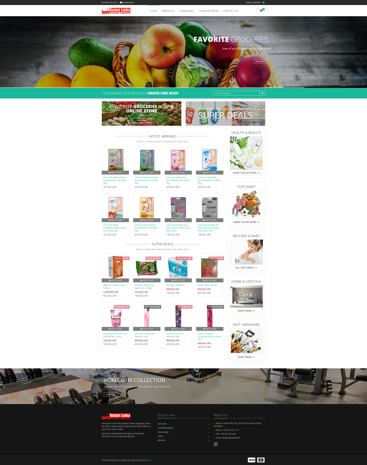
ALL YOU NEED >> (246, 267)
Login (248, 2)
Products (168, 10)
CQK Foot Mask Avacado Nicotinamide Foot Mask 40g (146, 180)
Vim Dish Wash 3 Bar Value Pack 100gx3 (144, 286)
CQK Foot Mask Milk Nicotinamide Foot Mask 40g (209, 180)
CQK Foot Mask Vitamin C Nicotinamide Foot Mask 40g (115, 180)
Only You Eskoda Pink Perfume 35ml (145, 335)
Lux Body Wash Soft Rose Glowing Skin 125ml (115, 335)
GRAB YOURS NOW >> (246, 222)
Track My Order (208, 10)
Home (153, 10)
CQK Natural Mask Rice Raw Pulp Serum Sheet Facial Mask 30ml (208, 228)
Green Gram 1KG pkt (207, 285)
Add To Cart (116, 172)
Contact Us (230, 10)
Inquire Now (128, 2)
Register (256, 2)
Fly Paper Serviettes (175, 285)
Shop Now (260, 61)
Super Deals (186, 10)
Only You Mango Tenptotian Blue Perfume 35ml (209, 336)
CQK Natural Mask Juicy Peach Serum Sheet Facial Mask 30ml (178, 228)
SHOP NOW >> (246, 310)
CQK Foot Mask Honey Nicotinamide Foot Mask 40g (146, 228)
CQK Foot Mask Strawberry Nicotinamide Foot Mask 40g (114, 228)
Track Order (163, 432)
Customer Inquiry (165, 428)
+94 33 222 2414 (110, 2)
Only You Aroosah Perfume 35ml (174, 335)
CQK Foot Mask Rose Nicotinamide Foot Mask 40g (177, 180)
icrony (148, 460)
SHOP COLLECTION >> (246, 173)
